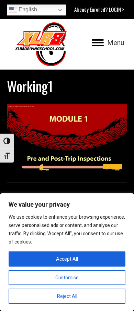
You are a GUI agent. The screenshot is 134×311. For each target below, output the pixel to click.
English (27, 9)
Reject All (67, 296)
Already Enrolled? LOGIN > (99, 9)
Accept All (67, 259)
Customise (67, 277)
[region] (67, 252)
